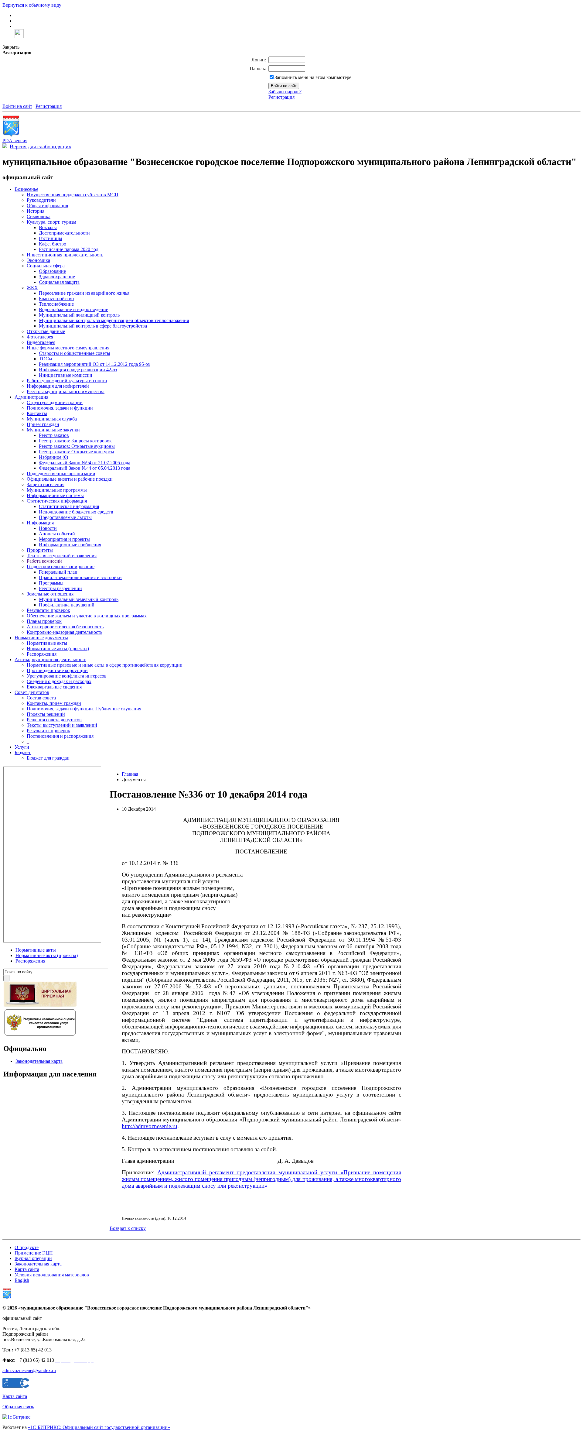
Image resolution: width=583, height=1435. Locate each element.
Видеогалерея (41, 342)
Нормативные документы (41, 637)
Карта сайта (27, 1269)
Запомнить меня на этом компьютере (312, 77)
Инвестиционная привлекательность (65, 254)
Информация (40, 522)
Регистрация (281, 97)
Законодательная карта (39, 1061)
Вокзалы (48, 227)
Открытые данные (46, 331)
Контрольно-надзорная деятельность (64, 632)
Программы (51, 582)
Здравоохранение (57, 276)
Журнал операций (33, 1258)
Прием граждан (43, 424)
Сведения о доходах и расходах (59, 681)
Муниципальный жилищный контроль (79, 315)
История (35, 211)
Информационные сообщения (70, 544)
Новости (48, 528)
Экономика (38, 260)
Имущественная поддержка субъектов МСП (72, 194)
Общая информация (47, 205)
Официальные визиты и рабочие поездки (70, 479)
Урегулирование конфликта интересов (67, 675)
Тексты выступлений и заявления (62, 555)
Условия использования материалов (52, 1274)
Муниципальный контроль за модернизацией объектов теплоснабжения (114, 320)
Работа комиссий (44, 561)
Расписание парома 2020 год (68, 249)
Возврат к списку (128, 1228)
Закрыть (10, 47)
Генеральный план (58, 572)
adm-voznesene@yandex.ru (29, 1370)
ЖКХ (32, 287)
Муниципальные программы (57, 490)
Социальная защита (59, 282)
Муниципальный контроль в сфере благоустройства (93, 325)
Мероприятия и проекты (64, 539)
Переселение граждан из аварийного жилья (84, 293)
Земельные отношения (50, 593)
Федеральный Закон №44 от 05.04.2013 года (84, 468)
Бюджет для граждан (48, 757)
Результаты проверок (48, 610)
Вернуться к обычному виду (31, 5)
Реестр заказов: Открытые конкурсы (76, 451)
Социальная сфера (46, 265)
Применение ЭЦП (34, 1252)
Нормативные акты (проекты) (58, 648)
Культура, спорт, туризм (51, 222)
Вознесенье (26, 189)
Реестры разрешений (60, 588)
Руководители (41, 200)
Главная (130, 774)
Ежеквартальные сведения (54, 686)
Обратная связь (18, 1406)
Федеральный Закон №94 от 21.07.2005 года (84, 462)
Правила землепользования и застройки (80, 577)
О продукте (27, 1247)
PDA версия (14, 140)
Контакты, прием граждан (54, 703)
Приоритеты (40, 550)
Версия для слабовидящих (40, 146)
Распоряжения (41, 654)
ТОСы (45, 358)
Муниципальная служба (52, 418)
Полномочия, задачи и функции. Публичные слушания (84, 708)
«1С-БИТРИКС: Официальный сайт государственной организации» (99, 1427)
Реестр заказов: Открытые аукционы (77, 446)
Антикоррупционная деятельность (50, 659)
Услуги (22, 747)
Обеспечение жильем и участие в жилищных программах (87, 615)
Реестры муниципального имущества (65, 391)
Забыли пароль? (285, 91)
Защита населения (45, 484)
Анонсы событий (57, 533)
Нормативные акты (47, 643)
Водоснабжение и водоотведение (73, 309)
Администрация (31, 397)
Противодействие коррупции (57, 670)
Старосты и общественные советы (74, 353)
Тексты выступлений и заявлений (62, 725)
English (22, 1280)
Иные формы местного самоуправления (68, 347)
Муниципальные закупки (53, 429)
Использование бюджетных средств (76, 511)
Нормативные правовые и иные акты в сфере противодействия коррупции (104, 665)
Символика (38, 216)
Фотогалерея (40, 336)
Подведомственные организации (61, 473)
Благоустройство (56, 298)
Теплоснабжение (56, 304)
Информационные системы (55, 495)
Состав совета (41, 697)
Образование (52, 271)
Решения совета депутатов (54, 719)
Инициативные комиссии (65, 375)
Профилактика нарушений (66, 604)
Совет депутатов (32, 692)
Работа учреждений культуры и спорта (67, 380)
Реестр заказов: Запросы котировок (75, 440)
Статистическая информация (57, 500)
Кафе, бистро (52, 243)
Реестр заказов (54, 435)
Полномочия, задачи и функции (60, 407)
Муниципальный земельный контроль (78, 599)
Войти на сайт (17, 106)
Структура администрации (55, 402)
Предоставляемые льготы (65, 517)
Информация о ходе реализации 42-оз (78, 369)
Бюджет (23, 752)
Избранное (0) (53, 457)
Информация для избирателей (58, 386)
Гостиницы (50, 238)
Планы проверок (44, 621)
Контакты (37, 413)
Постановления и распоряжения (60, 736)
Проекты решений (46, 714)
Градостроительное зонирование (60, 566)
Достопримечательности (64, 232)
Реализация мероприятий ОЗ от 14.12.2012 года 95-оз (94, 364)
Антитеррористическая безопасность (65, 626)
